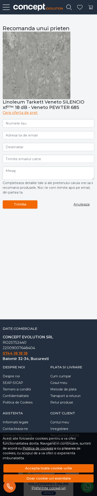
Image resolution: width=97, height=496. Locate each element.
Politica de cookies (38, 448)
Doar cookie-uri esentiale (48, 478)
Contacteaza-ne (15, 429)
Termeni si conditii (17, 389)
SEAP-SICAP (13, 383)
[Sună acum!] (9, 486)
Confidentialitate (16, 396)
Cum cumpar (60, 376)
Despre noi (11, 376)
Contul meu (59, 422)
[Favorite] (79, 7)
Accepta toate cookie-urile (48, 468)
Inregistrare (59, 429)
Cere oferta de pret (20, 113)
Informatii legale (15, 422)
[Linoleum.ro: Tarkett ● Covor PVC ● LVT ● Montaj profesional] (36, 7)
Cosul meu (58, 383)
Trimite (20, 204)
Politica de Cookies (17, 402)
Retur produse (61, 402)
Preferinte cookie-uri (49, 488)
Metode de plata (63, 389)
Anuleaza (82, 204)
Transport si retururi (65, 396)
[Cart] (90, 7)
